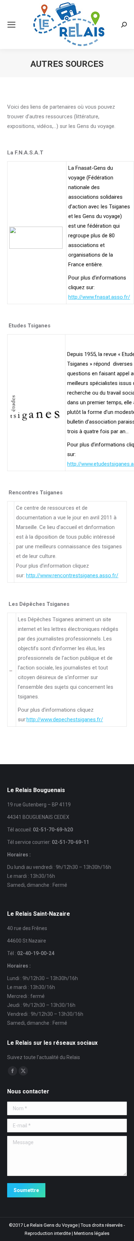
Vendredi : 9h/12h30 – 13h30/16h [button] (45, 1014)
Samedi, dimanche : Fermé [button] (37, 885)
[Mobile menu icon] (11, 24)
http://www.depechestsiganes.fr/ (64, 719)
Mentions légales (91, 1233)
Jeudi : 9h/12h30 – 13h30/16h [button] (41, 1005)
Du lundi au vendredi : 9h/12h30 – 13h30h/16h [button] (59, 867)
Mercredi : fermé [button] (26, 996)
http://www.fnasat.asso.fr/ (99, 297)
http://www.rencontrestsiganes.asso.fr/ (72, 575)
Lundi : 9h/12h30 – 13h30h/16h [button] (42, 978)
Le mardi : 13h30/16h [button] (31, 876)
